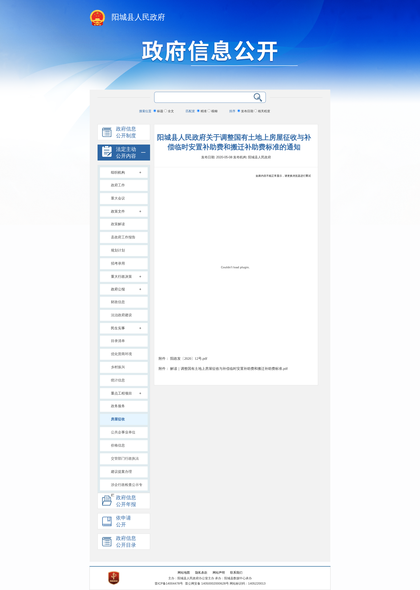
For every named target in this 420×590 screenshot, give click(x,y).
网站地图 (184, 572)
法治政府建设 (121, 315)
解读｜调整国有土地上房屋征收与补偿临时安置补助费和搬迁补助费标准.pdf (229, 368)
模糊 (213, 111)
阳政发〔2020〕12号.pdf (188, 358)
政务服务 (118, 406)
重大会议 (118, 198)
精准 (204, 111)
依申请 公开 (123, 521)
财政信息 (118, 302)
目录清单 (118, 341)
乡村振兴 (118, 367)
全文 (170, 111)
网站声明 (219, 572)
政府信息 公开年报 (126, 501)
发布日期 (247, 111)
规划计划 (118, 250)
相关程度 (263, 111)
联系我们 (236, 572)
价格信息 (118, 445)
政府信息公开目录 (126, 542)
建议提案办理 (121, 471)
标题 (160, 111)
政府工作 (118, 185)
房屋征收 (118, 419)
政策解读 (118, 224)
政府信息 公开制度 (126, 132)
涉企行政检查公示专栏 (126, 487)
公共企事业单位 (123, 432)
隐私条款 (201, 572)
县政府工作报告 (123, 237)
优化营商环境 (121, 354)
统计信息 (118, 380)
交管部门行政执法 (125, 458)
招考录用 (118, 263)
